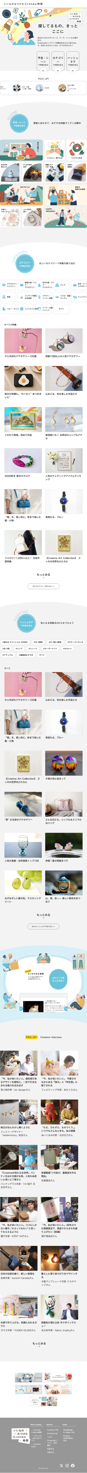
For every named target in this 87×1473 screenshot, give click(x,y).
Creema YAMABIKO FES (68, 1438)
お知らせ (50, 1452)
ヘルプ (49, 1437)
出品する (50, 1449)
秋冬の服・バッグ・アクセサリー (72, 88)
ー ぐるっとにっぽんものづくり (36, 1438)
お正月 (24, 88)
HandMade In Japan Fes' (69, 1431)
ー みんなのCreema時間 (36, 1431)
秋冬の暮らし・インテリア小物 (49, 88)
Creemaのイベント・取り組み (52, 1442)
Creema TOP (52, 1430)
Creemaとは (52, 1433)
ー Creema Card (36, 1445)
